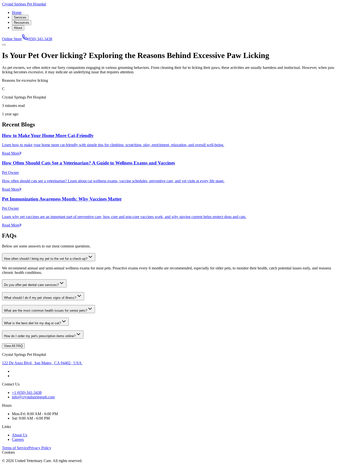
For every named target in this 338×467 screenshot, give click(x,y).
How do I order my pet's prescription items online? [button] (39, 336)
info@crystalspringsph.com (33, 397)
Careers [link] (18, 439)
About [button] (18, 28)
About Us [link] (19, 435)
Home (17, 12)
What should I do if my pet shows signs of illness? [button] (40, 298)
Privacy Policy (39, 448)
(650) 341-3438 (40, 39)
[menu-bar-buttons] (4, 44)
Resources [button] (21, 22)
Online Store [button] (12, 39)
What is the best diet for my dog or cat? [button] (32, 323)
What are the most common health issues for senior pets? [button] (45, 310)
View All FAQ (13, 346)
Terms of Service (15, 448)
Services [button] (20, 17)
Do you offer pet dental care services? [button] (31, 285)
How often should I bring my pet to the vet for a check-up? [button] (45, 259)
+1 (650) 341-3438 (27, 392)
